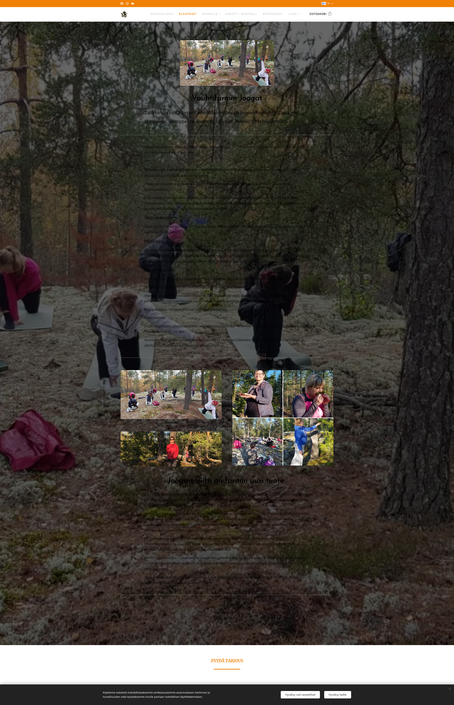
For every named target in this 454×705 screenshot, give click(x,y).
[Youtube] (132, 4)
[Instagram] (127, 4)
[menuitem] (163, 14)
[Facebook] (122, 4)
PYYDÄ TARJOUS (227, 660)
